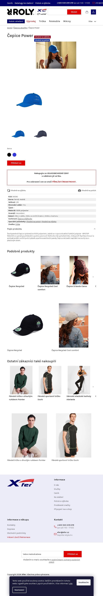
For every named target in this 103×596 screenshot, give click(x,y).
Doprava (11, 529)
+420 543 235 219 (65, 3)
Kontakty (11, 525)
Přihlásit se (16, 163)
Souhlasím (84, 582)
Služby (57, 489)
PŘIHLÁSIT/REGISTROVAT (64, 182)
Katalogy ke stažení (24, 3)
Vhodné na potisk (33, 222)
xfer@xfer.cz (63, 532)
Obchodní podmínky (16, 533)
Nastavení (19, 590)
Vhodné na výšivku (48, 222)
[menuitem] (16, 21)
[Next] (93, 277)
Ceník (10, 3)
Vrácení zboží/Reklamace (18, 537)
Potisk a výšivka (42, 3)
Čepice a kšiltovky (25, 219)
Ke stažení (58, 497)
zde (70, 583)
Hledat (74, 12)
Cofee (17, 224)
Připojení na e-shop (63, 509)
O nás (56, 485)
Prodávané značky (62, 505)
